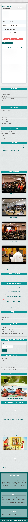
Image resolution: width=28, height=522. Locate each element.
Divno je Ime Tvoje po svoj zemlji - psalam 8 (15, 386)
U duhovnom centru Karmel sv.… (8, 158)
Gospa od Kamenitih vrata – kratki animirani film (13, 452)
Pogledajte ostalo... (5, 269)
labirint (20, 39)
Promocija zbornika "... (14, 241)
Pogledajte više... (14, 307)
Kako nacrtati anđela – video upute (10, 435)
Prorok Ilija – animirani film (8, 467)
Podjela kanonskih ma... (14, 265)
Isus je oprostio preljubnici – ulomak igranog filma (13, 419)
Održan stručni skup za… (16, 150)
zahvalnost (14, 39)
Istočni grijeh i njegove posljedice (15, 398)
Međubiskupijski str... (14, 193)
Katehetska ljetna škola (15, 287)
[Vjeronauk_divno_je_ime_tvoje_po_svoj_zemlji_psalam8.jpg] (14, 381)
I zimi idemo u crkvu (14, 81)
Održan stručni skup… (6, 165)
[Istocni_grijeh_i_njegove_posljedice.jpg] (14, 392)
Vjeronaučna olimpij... (14, 217)
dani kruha (7, 39)
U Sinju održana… (5, 150)
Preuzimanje (8, 43)
